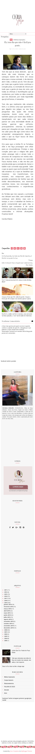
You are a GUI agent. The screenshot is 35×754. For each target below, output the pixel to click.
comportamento (8, 680)
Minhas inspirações (9, 677)
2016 (6, 596)
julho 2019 (7, 617)
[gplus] (17, 527)
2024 (6, 638)
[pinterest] (23, 527)
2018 (6, 600)
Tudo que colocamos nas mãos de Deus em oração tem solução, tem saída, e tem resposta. (21, 660)
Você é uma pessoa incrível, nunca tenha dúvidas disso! (16, 281)
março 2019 (8, 609)
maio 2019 (7, 613)
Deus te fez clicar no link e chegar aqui (13, 666)
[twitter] (13, 527)
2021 (6, 632)
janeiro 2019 (8, 604)
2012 (6, 592)
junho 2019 (7, 615)
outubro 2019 (8, 623)
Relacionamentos (9, 683)
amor (5, 693)
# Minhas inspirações (19, 40)
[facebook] (9, 527)
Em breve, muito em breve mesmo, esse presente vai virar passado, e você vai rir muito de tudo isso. (17, 315)
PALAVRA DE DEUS (9, 687)
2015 (6, 594)
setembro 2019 (9, 621)
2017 (6, 598)
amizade (6, 690)
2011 (6, 590)
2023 (6, 636)
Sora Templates (14, 751)
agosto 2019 (8, 619)
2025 (6, 640)
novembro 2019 (9, 626)
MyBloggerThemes (26, 751)
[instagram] (20, 527)
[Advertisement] (17, 233)
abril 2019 (7, 611)
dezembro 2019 (9, 628)
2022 (6, 634)
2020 (6, 630)
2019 (6, 603)
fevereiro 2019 (8, 606)
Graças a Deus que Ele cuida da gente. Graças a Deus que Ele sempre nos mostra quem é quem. (16, 298)
